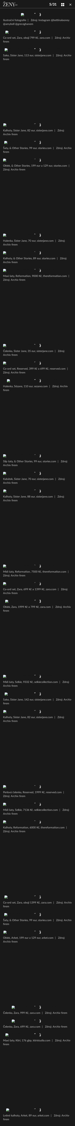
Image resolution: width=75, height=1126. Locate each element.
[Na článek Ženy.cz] (10, 4)
